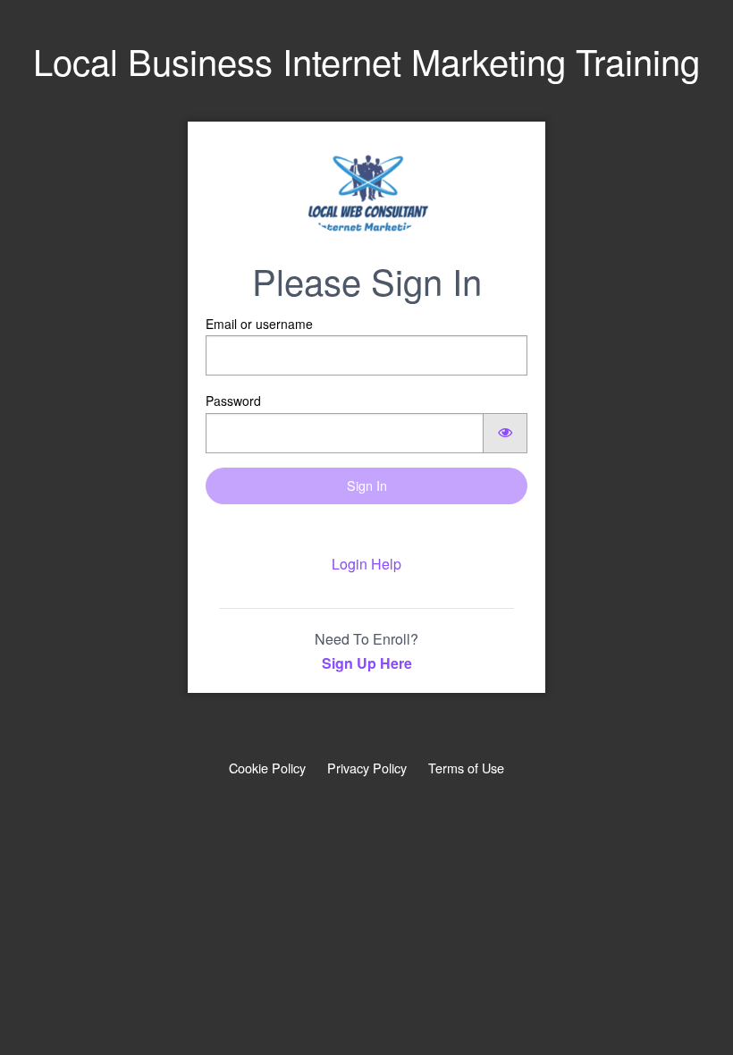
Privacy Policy (367, 767)
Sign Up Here (367, 663)
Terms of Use (466, 767)
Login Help (366, 563)
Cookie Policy (267, 767)
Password (233, 400)
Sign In (367, 485)
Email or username (259, 324)
